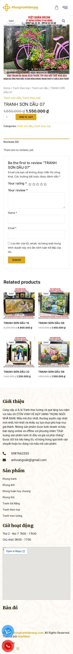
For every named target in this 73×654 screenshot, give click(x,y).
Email (12, 228)
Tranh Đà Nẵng (11, 503)
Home (7, 88)
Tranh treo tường (12, 515)
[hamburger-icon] (65, 8)
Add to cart (26, 116)
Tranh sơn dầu (40, 88)
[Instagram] (17, 648)
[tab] (36, 142)
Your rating (17, 183)
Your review (18, 190)
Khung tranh (10, 478)
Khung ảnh (9, 485)
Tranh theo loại (21, 88)
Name (12, 212)
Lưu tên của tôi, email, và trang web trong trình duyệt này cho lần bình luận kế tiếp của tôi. (34, 248)
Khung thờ (8, 497)
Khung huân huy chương (16, 491)
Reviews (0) (11, 141)
